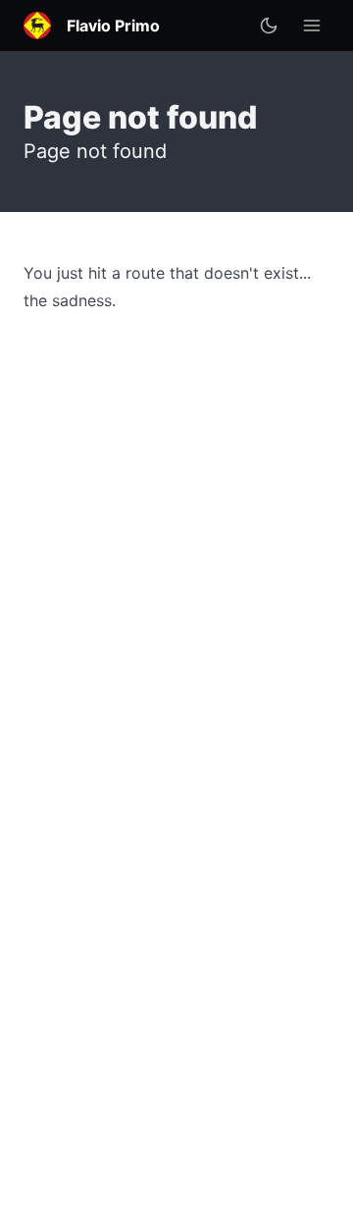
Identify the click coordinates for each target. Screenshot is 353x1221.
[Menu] (311, 25)
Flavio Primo (113, 25)
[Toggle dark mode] (268, 25)
